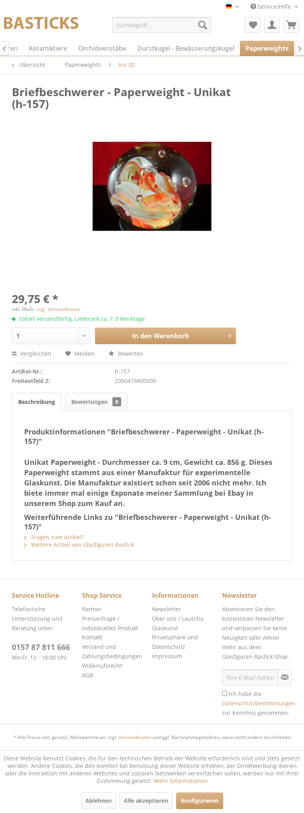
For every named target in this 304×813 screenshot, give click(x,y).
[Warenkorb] (291, 25)
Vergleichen (35, 353)
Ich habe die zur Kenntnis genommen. (259, 703)
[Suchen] (202, 25)
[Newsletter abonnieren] (285, 677)
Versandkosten (134, 737)
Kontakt (92, 637)
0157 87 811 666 (41, 647)
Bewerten (129, 353)
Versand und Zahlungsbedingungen (112, 651)
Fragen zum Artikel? (57, 537)
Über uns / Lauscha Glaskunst (177, 623)
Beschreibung (36, 402)
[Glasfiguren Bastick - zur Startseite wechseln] (41, 27)
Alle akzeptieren (146, 800)
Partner (92, 609)
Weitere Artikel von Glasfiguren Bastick (82, 544)
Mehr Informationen (181, 781)
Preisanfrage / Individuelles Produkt (110, 623)
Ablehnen (99, 800)
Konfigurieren (199, 800)
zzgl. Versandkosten (58, 309)
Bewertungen (94, 402)
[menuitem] (161, 25)
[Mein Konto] (272, 25)
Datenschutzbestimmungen (259, 703)
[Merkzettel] (252, 25)
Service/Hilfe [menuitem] (274, 6)
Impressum (167, 656)
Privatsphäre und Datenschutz (175, 641)
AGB (87, 675)
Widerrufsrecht (102, 665)
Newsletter (166, 609)
